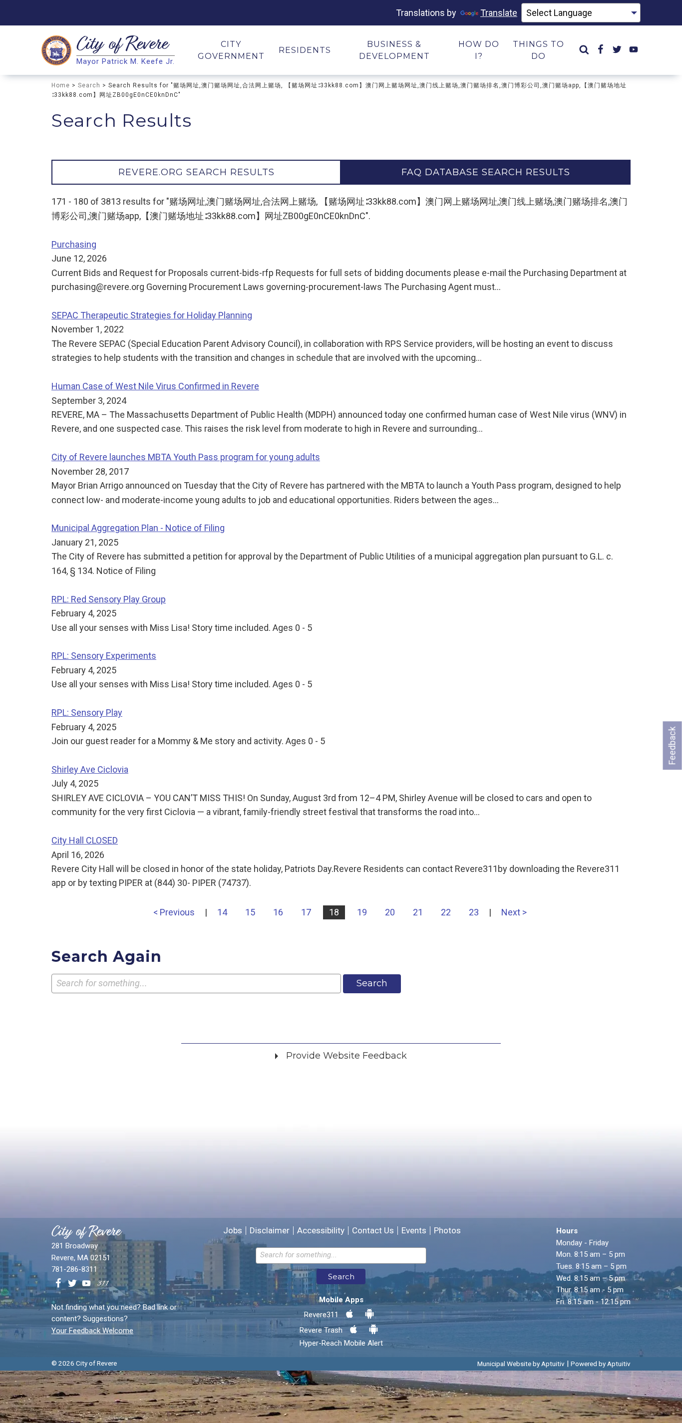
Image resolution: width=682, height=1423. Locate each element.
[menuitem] (584, 50)
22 (446, 912)
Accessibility (320, 1230)
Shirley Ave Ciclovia (89, 769)
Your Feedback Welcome (92, 1330)
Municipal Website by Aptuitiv (521, 1364)
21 (418, 912)
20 (390, 912)
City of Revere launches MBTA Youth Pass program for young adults (185, 457)
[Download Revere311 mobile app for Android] (369, 1314)
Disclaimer (270, 1230)
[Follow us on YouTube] (86, 1284)
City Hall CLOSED (84, 840)
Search (89, 85)
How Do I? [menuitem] (478, 50)
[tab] (196, 172)
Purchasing (73, 244)
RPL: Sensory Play (86, 712)
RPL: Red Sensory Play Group (108, 599)
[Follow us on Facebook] (58, 1284)
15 (250, 912)
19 (362, 912)
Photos (447, 1230)
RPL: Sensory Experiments (103, 655)
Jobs (232, 1230)
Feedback (672, 745)
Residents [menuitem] (305, 50)
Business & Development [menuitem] (394, 50)
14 (222, 912)
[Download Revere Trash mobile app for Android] (373, 1330)
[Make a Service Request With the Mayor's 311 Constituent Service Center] (102, 1284)
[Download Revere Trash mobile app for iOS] (353, 1330)
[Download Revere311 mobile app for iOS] (349, 1314)
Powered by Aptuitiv (601, 1364)
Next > (514, 912)
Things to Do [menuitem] (538, 50)
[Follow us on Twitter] (72, 1284)
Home (60, 85)
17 (306, 912)
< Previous (174, 912)
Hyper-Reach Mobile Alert (341, 1343)
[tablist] (341, 172)
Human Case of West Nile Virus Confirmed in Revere (155, 386)
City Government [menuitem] (231, 50)
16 (278, 912)
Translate (498, 12)
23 (474, 912)
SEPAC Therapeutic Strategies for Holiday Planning (151, 315)
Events (413, 1230)
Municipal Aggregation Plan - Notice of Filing (138, 528)
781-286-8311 (74, 1269)
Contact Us (373, 1230)
